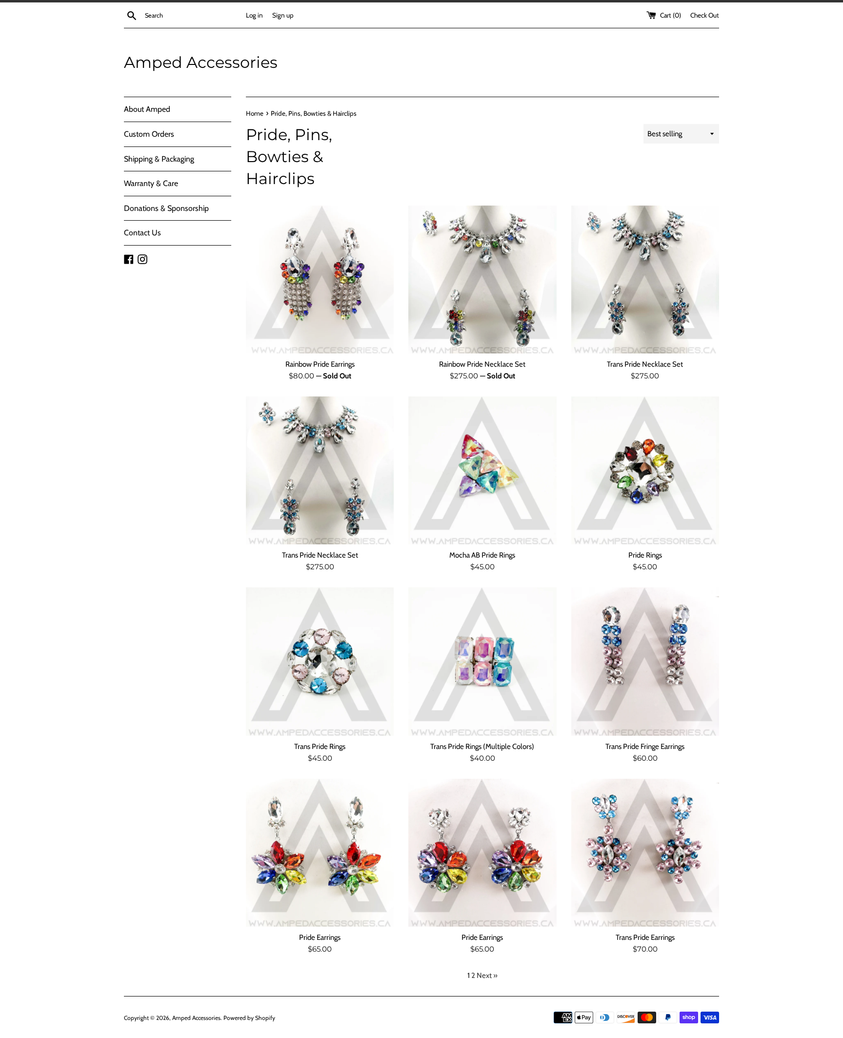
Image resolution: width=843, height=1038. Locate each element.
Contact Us (142, 232)
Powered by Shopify (249, 1017)
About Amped (147, 109)
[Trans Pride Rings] (320, 661)
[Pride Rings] (645, 470)
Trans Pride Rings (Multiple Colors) (482, 746)
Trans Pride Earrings (645, 937)
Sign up (283, 15)
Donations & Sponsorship (166, 208)
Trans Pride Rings (319, 746)
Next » (487, 975)
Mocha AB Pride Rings (482, 555)
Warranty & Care (151, 183)
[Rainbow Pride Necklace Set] (482, 279)
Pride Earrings (320, 937)
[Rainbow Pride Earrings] (320, 279)
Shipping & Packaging (159, 159)
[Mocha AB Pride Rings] (482, 470)
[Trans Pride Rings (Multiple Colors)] (482, 661)
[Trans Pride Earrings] (645, 853)
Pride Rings (645, 555)
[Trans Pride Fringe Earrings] (645, 661)
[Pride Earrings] (320, 853)
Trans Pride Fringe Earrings (644, 746)
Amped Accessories (201, 62)
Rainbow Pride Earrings (320, 364)
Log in (254, 15)
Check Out (704, 15)
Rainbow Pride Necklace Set (482, 364)
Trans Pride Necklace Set (645, 364)
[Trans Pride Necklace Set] (645, 279)
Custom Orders (149, 134)
